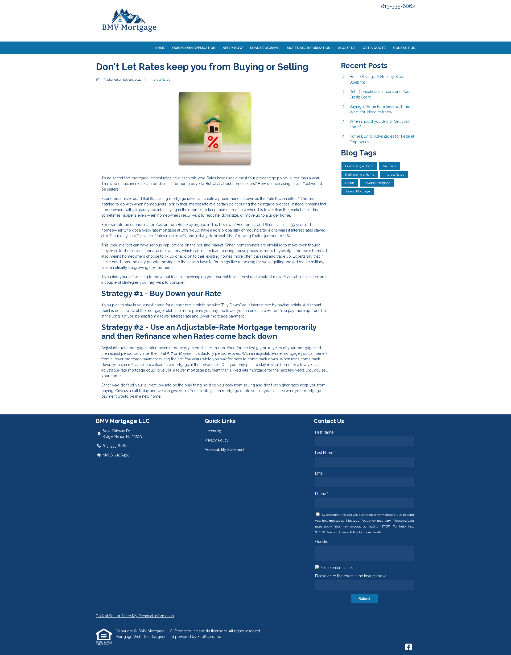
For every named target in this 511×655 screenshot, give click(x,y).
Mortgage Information (309, 48)
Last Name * (325, 453)
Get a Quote (374, 48)
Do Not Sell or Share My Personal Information (135, 616)
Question (323, 541)
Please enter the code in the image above (350, 576)
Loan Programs (264, 48)
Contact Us (404, 48)
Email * (321, 473)
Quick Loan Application (194, 48)
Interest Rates (160, 79)
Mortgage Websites (133, 637)
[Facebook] (408, 647)
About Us (347, 48)
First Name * (325, 432)
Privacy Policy (217, 440)
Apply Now (233, 48)
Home (160, 48)
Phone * (321, 494)
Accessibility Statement (224, 449)
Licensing (213, 431)
